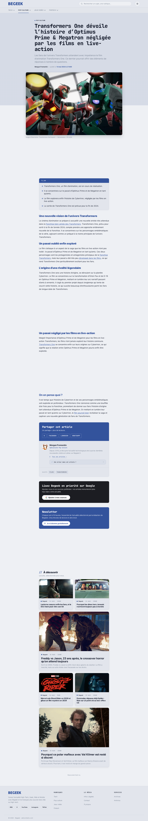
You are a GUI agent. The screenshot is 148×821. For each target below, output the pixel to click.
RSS (11, 807)
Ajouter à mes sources (57, 497)
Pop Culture (40, 20)
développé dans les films (90, 258)
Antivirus (117, 800)
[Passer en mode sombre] (137, 3)
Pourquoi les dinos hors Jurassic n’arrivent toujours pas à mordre (90, 605)
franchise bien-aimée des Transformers (63, 224)
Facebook (52, 436)
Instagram (35, 807)
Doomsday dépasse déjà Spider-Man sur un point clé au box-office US (91, 700)
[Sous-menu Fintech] (57, 10)
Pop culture (23, 10)
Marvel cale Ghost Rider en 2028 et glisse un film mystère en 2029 (56, 699)
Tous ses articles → (59, 457)
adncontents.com (27, 818)
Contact (87, 800)
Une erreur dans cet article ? (65, 462)
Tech (10, 10)
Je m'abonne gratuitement (57, 523)
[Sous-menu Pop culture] (30, 10)
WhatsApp (76, 436)
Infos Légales (89, 796)
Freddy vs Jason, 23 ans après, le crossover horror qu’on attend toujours (72, 660)
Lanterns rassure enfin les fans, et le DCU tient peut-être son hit (56, 605)
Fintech (52, 10)
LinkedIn (64, 436)
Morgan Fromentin (41, 67)
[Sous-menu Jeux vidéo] (45, 10)
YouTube (24, 807)
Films (52, 472)
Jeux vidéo (38, 10)
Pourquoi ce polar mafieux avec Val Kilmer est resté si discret (73, 756)
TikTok (44, 807)
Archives (117, 796)
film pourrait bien (81, 413)
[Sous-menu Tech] (14, 10)
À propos (87, 804)
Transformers (62, 472)
